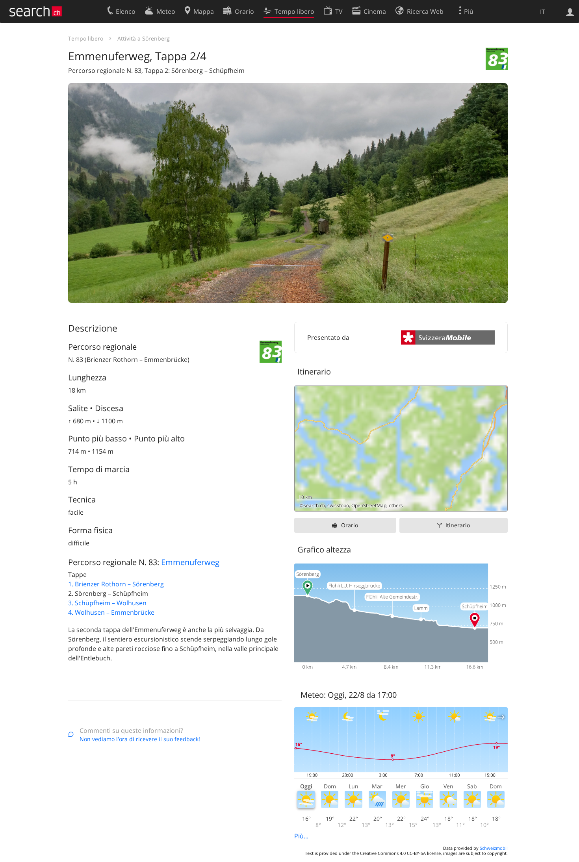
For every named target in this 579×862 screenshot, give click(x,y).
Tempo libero (85, 38)
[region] (401, 448)
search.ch (314, 505)
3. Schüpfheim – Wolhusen (107, 603)
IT (542, 11)
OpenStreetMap (368, 505)
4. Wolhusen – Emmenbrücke (111, 612)
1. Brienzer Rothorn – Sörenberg (116, 584)
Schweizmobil (494, 848)
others (396, 505)
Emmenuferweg (190, 562)
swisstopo (338, 505)
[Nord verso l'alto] (498, 502)
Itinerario (457, 525)
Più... (301, 836)
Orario (349, 525)
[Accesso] (570, 11)
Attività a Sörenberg (143, 38)
